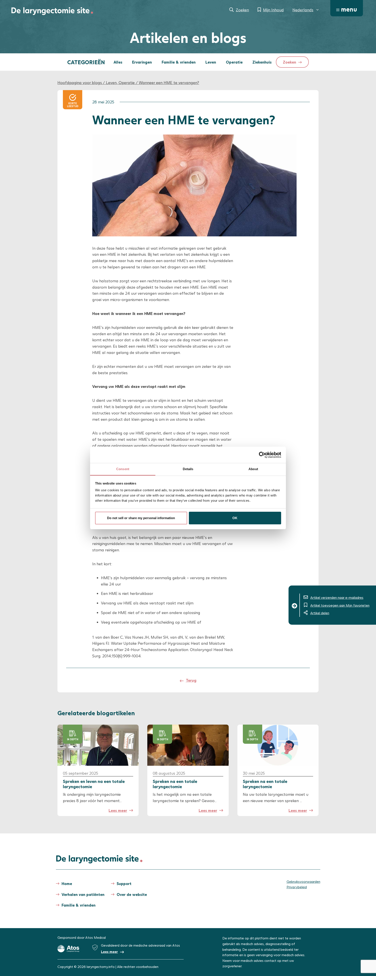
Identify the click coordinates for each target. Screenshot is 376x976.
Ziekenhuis (262, 62)
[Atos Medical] (68, 948)
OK (234, 518)
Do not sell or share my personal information (141, 518)
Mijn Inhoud (273, 9)
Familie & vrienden (179, 62)
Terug (191, 680)
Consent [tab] (122, 469)
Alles (118, 62)
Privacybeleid (297, 887)
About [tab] (253, 469)
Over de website (132, 894)
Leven (210, 62)
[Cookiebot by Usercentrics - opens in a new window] (262, 455)
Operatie (234, 62)
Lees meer (118, 810)
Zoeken (242, 9)
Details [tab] (188, 469)
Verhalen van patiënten (83, 894)
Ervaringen (142, 62)
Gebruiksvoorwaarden (303, 881)
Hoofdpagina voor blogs (79, 82)
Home (67, 883)
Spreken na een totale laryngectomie (175, 784)
